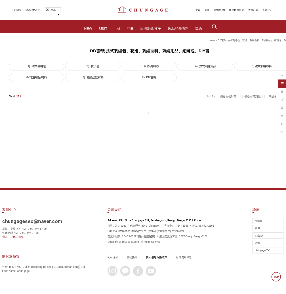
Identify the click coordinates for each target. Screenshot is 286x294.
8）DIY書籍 (149, 77)
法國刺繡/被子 (150, 28)
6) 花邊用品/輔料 (36, 77)
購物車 (218, 10)
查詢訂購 (253, 10)
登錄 (198, 10)
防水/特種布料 (178, 28)
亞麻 (130, 28)
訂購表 (258, 220)
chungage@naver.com (170, 231)
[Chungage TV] (282, 121)
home (211, 40)
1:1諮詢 (259, 235)
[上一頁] (149, 113)
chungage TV (262, 250)
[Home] (282, 89)
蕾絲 (198, 28)
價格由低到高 (228, 96)
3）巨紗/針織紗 (149, 66)
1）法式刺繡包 (36, 66)
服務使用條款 (184, 257)
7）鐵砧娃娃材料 (92, 77)
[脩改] (282, 105)
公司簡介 (16, 10)
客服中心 (268, 10)
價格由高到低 (252, 96)
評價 (257, 228)
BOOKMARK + (34, 10)
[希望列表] (282, 113)
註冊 (207, 10)
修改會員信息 (236, 10)
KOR (53, 10)
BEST (103, 28)
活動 (257, 243)
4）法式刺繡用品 (205, 66)
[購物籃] (282, 97)
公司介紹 (112, 257)
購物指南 (132, 257)
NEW (88, 28)
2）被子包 (92, 66)
